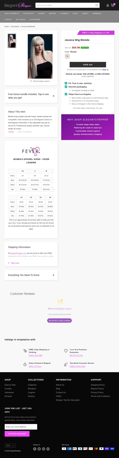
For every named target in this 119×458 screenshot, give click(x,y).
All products (15, 26)
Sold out (88, 64)
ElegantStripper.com (18, 253)
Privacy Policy (97, 392)
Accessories (35, 19)
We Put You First (76, 355)
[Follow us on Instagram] (43, 449)
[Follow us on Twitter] (39, 449)
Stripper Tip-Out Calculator (68, 400)
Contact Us (61, 392)
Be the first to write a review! (59, 320)
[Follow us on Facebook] (34, 449)
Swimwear (97, 13)
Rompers (32, 389)
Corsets (8, 19)
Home (7, 26)
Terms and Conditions (100, 396)
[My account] (108, 5)
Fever (11, 132)
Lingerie (41, 13)
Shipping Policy (98, 385)
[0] (112, 5)
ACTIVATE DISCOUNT (17, 434)
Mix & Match (21, 19)
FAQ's (58, 396)
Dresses (52, 13)
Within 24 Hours (35, 366)
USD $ (8, 445)
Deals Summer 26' (12, 13)
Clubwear (64, 13)
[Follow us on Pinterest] (48, 449)
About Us (60, 385)
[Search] (97, 5)
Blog (58, 389)
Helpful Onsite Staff (78, 366)
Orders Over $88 (35, 355)
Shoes (75, 13)
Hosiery (85, 13)
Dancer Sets (28, 13)
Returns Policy (97, 389)
